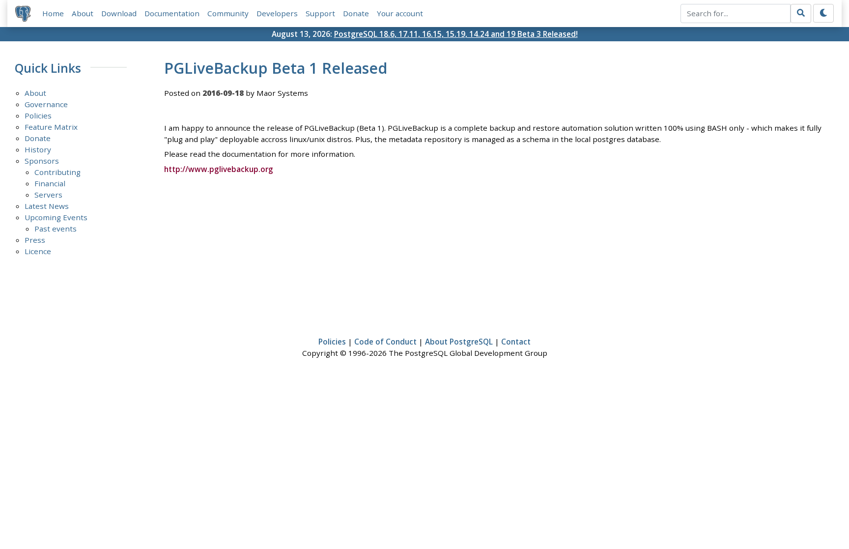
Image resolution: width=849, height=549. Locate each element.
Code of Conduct (385, 342)
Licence (38, 251)
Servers (48, 195)
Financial (49, 183)
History (38, 149)
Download (119, 13)
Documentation (171, 13)
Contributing (57, 172)
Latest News (47, 206)
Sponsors (42, 161)
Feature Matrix (51, 127)
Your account (400, 13)
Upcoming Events (56, 217)
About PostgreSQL (459, 342)
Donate (356, 13)
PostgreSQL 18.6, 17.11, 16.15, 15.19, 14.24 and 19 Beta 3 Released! (456, 34)
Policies (38, 115)
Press (35, 240)
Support (320, 13)
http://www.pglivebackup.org (218, 169)
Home (53, 13)
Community (228, 13)
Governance (46, 104)
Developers (277, 13)
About (82, 13)
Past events (55, 228)
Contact (516, 342)
